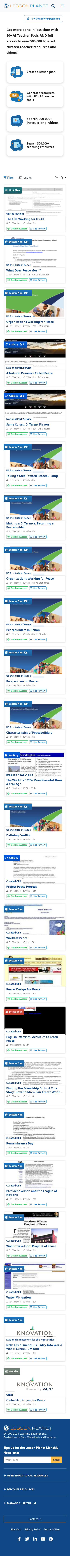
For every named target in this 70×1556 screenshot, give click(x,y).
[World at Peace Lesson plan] (35, 927)
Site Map (16, 1529)
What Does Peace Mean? (23, 270)
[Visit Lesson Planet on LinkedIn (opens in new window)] (35, 1539)
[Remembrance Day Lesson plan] (35, 1148)
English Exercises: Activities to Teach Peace (32, 1039)
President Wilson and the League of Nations (31, 1193)
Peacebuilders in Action (23, 630)
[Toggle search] (53, 6)
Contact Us (35, 1519)
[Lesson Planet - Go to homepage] (26, 6)
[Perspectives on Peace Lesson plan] (35, 683)
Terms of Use (52, 1529)
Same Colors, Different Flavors (28, 424)
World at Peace (16, 938)
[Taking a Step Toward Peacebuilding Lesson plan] (35, 478)
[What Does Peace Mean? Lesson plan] (35, 273)
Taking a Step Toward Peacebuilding (32, 476)
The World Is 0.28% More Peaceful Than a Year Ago (34, 782)
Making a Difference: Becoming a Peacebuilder (30, 525)
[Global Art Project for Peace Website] (35, 1386)
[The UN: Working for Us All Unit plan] (35, 206)
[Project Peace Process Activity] (35, 892)
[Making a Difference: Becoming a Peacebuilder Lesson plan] (35, 530)
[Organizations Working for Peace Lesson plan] (35, 581)
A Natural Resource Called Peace (29, 373)
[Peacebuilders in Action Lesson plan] (35, 633)
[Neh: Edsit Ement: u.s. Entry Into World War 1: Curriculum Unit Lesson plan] (35, 1334)
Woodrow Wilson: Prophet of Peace (31, 1246)
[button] (62, 6)
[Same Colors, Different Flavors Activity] (35, 413)
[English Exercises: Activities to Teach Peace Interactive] (35, 1046)
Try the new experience (45, 18)
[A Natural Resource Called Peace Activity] (35, 362)
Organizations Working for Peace (30, 322)
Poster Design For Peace (23, 989)
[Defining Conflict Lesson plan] (35, 840)
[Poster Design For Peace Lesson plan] (35, 978)
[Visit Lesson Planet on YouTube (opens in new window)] (42, 1539)
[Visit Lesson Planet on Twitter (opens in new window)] (27, 1539)
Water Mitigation (18, 1297)
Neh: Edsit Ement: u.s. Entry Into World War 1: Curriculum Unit (34, 1347)
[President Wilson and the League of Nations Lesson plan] (35, 1183)
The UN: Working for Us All (25, 219)
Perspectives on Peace (22, 681)
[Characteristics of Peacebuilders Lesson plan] (35, 738)
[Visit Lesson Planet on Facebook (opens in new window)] (19, 1539)
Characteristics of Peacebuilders (29, 733)
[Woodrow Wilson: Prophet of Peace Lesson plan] (35, 1251)
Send (56, 1460)
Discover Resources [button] (21, 1489)
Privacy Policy (33, 1529)
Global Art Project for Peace (25, 1400)
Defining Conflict (18, 835)
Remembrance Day (19, 1143)
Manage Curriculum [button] (21, 1503)
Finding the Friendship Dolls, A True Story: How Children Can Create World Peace (33, 1092)
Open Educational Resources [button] (27, 1475)
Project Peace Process (21, 887)
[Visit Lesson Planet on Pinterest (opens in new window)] (50, 1539)
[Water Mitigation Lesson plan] (35, 1286)
